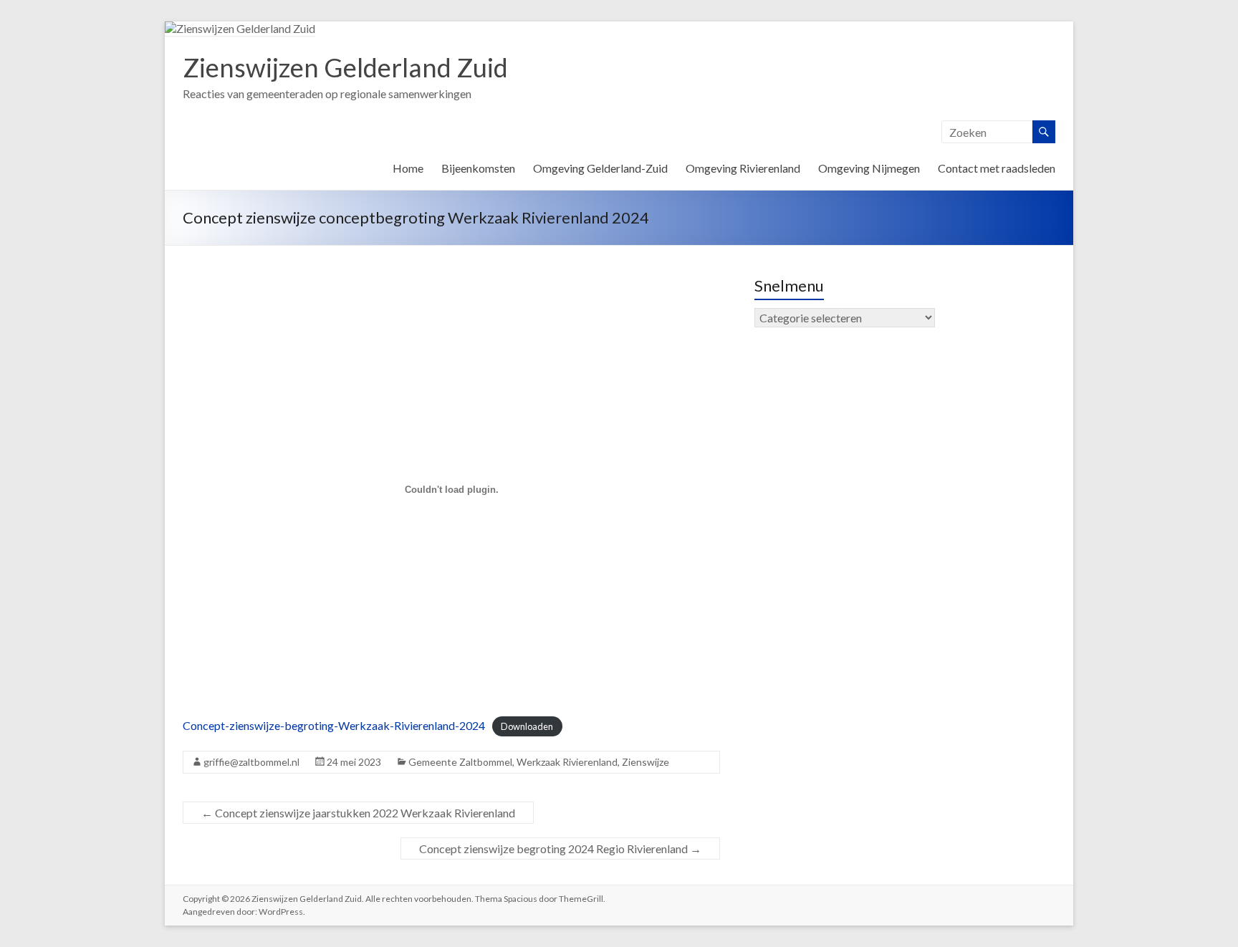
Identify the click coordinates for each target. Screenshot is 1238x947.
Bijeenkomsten (478, 168)
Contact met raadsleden (996, 168)
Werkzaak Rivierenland (567, 762)
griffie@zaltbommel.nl (251, 762)
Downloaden (527, 726)
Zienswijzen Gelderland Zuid (345, 67)
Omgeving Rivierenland (743, 168)
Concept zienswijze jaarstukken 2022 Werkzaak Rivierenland (358, 812)
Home (408, 168)
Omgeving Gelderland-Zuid (600, 168)
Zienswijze (645, 762)
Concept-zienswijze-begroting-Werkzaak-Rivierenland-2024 (334, 725)
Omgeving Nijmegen (869, 168)
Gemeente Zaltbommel (460, 762)
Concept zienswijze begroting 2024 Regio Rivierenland (560, 848)
